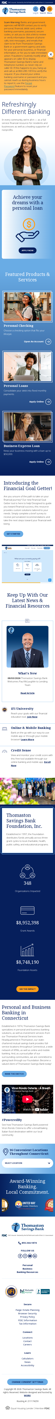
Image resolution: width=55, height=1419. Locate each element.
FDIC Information (27, 1320)
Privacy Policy (27, 1316)
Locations (27, 1337)
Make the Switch (14, 1073)
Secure (27, 1304)
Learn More (27, 739)
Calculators (27, 1358)
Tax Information (27, 1323)
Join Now (32, 716)
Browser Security (27, 1313)
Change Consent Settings (27, 1381)
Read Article (28, 693)
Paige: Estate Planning (27, 1309)
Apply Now (27, 250)
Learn (27, 1352)
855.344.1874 (29, 1242)
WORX (27, 1395)
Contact (27, 1341)
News (27, 1361)
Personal (28, 1265)
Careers (27, 1344)
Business (27, 1268)
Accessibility (27, 1365)
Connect (27, 1331)
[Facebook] (20, 1256)
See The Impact (27, 989)
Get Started (13, 533)
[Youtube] (30, 1256)
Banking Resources (27, 1271)
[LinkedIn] (35, 1256)
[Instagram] (25, 1256)
